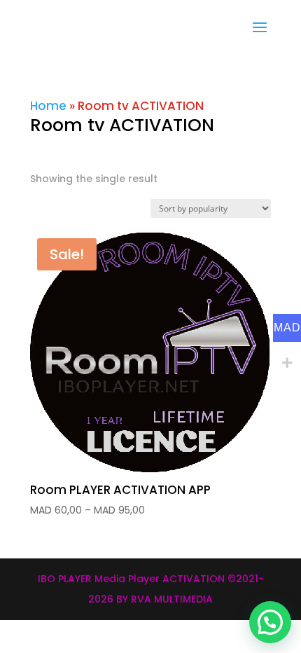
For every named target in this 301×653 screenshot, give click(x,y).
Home (48, 105)
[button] (270, 622)
